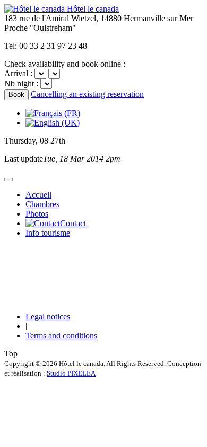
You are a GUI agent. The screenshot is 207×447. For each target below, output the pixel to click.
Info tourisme (47, 232)
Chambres (42, 204)
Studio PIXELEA (71, 373)
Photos (36, 213)
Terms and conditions (61, 335)
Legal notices (47, 316)
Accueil (38, 194)
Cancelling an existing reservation (87, 94)
